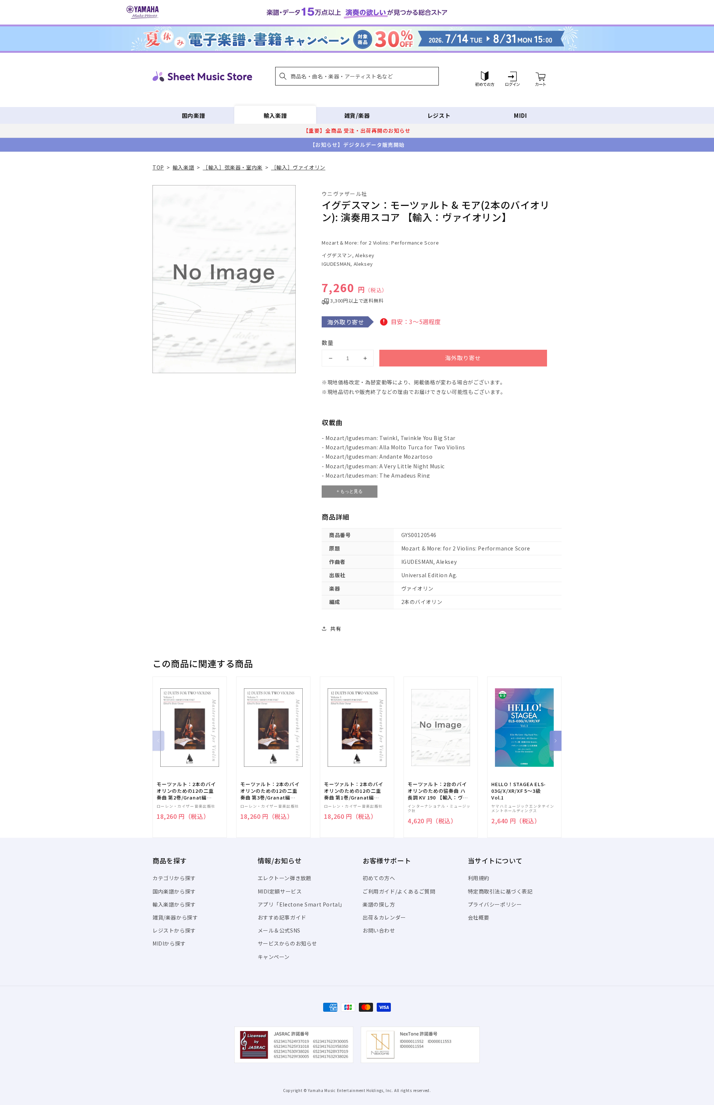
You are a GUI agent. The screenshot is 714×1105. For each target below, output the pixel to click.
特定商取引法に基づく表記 (500, 891)
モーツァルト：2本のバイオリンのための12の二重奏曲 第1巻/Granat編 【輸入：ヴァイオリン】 (353, 791)
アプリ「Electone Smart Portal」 (301, 904)
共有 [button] (335, 628)
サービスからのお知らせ (288, 943)
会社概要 (478, 917)
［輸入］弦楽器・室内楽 (233, 167)
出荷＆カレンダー (384, 917)
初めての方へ (379, 878)
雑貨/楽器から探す (175, 917)
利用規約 (478, 878)
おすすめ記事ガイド (282, 917)
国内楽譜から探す (174, 891)
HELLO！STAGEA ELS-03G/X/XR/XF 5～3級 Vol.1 (518, 791)
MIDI (520, 115)
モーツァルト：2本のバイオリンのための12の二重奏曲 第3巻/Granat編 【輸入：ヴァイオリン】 (269, 791)
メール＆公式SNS (279, 930)
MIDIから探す (169, 943)
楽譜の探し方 (379, 904)
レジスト (438, 115)
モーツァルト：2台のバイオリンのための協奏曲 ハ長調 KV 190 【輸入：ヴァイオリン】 (438, 791)
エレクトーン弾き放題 (285, 878)
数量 (328, 342)
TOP (158, 167)
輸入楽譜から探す (174, 904)
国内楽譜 (193, 115)
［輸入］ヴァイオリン (298, 167)
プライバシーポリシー (495, 904)
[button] (357, 76)
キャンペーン (274, 956)
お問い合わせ (379, 930)
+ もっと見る (350, 491)
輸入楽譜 (275, 115)
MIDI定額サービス (280, 891)
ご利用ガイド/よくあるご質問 (399, 891)
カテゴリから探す (174, 878)
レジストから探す (174, 930)
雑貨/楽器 (357, 115)
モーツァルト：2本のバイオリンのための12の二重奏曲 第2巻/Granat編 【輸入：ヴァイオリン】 (186, 791)
